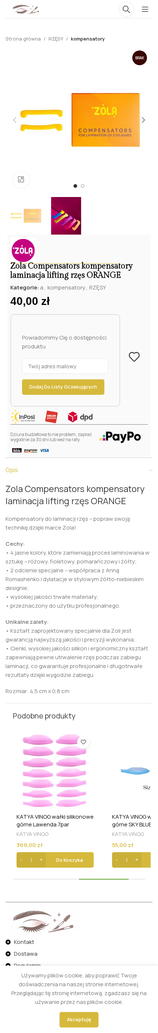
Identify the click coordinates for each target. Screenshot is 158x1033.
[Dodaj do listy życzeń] (134, 356)
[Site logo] (25, 9)
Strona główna (23, 38)
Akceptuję (79, 1019)
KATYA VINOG (33, 833)
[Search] (126, 9)
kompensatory (88, 38)
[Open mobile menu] (145, 9)
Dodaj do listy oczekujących (63, 386)
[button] (55, 860)
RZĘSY (56, 38)
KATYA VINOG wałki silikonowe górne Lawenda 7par (55, 820)
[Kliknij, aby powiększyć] (21, 180)
